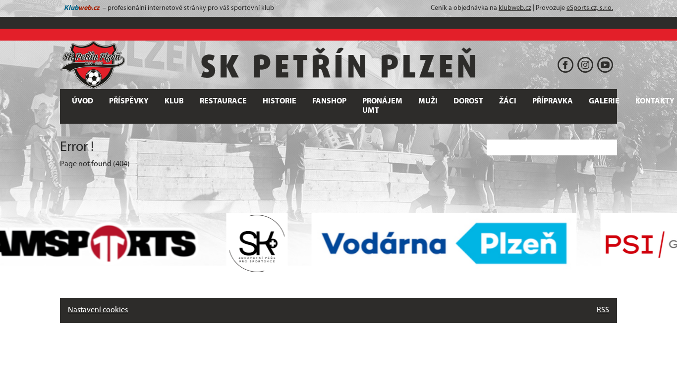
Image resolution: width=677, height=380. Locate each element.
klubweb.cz (515, 8)
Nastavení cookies (98, 310)
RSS (603, 310)
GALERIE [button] (604, 101)
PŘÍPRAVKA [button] (552, 101)
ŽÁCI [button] (507, 101)
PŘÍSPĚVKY (129, 101)
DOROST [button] (468, 101)
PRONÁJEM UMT (382, 106)
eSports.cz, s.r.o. (589, 8)
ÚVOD (82, 101)
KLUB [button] (174, 101)
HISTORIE (279, 101)
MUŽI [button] (428, 101)
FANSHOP (329, 101)
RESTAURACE (223, 101)
